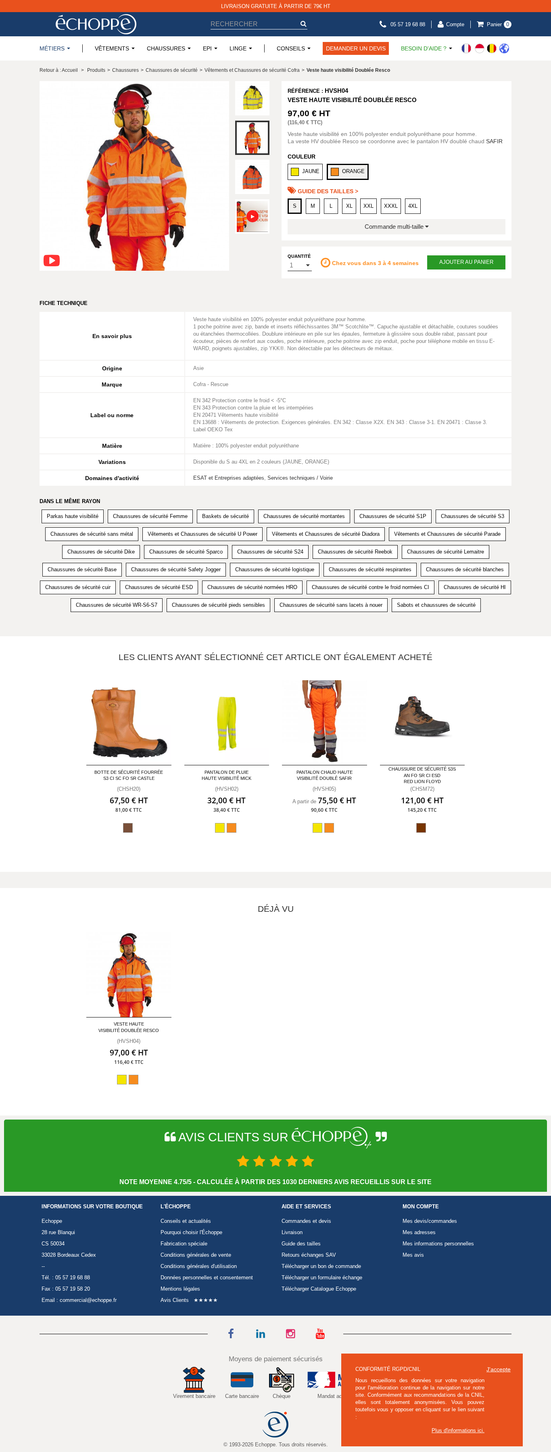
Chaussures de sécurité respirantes (370, 569)
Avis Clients (175, 1300)
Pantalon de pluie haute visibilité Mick (226, 775)
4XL (412, 206)
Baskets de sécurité (225, 516)
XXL (368, 206)
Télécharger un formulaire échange (322, 1277)
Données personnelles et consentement (207, 1277)
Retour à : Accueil (59, 70)
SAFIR (494, 141)
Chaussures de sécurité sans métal (91, 534)
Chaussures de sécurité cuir (78, 587)
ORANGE (353, 171)
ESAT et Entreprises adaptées (228, 478)
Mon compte (421, 1207)
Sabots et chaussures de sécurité (436, 605)
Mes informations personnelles (438, 1244)
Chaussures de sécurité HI (475, 587)
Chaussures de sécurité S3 (472, 516)
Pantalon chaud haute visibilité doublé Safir (324, 775)
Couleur (301, 156)
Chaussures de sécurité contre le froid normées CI (370, 587)
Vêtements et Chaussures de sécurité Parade (447, 534)
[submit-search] (303, 23)
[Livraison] (485, 48)
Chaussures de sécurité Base (82, 569)
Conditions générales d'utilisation (199, 1266)
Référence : (305, 91)
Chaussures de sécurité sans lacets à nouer (331, 605)
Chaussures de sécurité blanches (465, 569)
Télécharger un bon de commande (321, 1266)
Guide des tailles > (327, 191)
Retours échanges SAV (309, 1255)
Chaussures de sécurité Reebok (355, 552)
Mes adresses (419, 1232)
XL (349, 206)
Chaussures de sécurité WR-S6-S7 (116, 605)
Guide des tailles (301, 1244)
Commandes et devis (306, 1221)
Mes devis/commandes (430, 1221)
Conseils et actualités (186, 1221)
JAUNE (310, 171)
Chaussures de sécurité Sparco (186, 552)
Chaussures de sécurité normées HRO (252, 587)
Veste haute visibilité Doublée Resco (128, 1027)
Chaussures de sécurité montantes (304, 516)
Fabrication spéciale (184, 1244)
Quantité (299, 256)
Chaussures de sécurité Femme (150, 516)
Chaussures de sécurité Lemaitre (445, 552)
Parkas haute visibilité (72, 516)
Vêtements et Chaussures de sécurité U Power (202, 534)
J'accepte (498, 1369)
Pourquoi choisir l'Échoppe (191, 1232)
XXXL (391, 206)
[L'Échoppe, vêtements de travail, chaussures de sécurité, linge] (96, 24)
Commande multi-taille (395, 226)
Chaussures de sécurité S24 (270, 552)
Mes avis (413, 1255)
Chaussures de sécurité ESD (159, 587)
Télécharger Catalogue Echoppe (319, 1289)
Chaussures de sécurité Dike (101, 552)
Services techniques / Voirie (300, 478)
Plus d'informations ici (457, 1430)
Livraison (292, 1232)
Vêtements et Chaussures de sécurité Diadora (326, 534)
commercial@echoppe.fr (88, 1300)
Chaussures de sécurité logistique (274, 569)
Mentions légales (180, 1289)
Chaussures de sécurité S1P (392, 516)
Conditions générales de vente (196, 1255)
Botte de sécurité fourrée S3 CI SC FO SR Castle (128, 775)
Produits (96, 70)
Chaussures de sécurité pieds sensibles (218, 605)
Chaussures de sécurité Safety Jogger (176, 569)
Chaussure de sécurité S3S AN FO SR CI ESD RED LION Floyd (422, 775)
